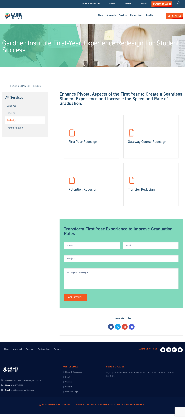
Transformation (15, 127)
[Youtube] (180, 349)
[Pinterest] (125, 327)
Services (123, 15)
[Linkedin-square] (168, 349)
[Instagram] (174, 349)
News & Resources (91, 3)
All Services (14, 97)
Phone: (14, 385)
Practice (11, 113)
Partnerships (136, 15)
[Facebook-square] (162, 349)
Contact (143, 3)
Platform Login (71, 391)
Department (23, 85)
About (100, 15)
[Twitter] (118, 327)
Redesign (11, 120)
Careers (127, 3)
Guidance (11, 105)
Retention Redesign (82, 189)
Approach (111, 15)
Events (112, 3)
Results (149, 15)
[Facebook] (111, 327)
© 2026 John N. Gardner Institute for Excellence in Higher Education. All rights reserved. (92, 404)
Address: (23, 380)
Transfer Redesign (141, 189)
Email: (19, 390)
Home (13, 85)
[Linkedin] (132, 327)
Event (67, 377)
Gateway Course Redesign (147, 141)
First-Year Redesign (82, 141)
